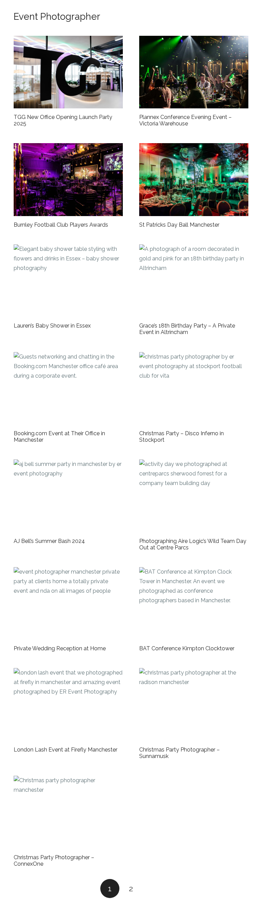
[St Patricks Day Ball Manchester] (193, 179)
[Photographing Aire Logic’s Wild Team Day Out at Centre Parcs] (193, 495)
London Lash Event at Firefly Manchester (65, 749)
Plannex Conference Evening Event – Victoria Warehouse (185, 120)
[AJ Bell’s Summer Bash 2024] (68, 495)
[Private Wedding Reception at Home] (68, 603)
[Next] (152, 888)
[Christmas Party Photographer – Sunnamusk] (193, 704)
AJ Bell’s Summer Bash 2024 (49, 541)
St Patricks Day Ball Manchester (179, 225)
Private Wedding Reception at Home (60, 648)
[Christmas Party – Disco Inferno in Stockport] (193, 388)
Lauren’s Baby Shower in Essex (52, 325)
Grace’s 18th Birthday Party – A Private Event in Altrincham (187, 328)
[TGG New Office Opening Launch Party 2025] (68, 72)
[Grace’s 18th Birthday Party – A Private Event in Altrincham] (193, 280)
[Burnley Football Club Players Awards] (68, 179)
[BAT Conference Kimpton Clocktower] (193, 603)
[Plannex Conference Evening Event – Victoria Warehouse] (193, 72)
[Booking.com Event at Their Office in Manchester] (68, 388)
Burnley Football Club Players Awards (61, 225)
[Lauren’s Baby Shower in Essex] (68, 280)
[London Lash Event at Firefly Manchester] (68, 704)
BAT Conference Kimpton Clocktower (186, 648)
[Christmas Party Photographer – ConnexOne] (68, 812)
